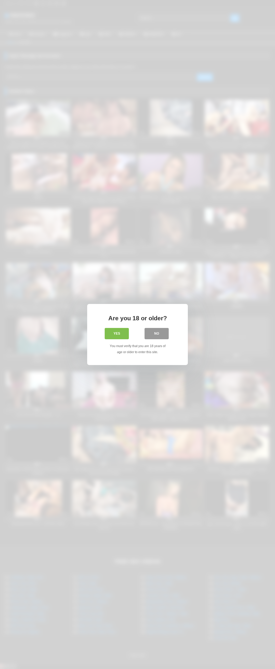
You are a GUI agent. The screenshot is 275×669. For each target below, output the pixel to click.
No (156, 333)
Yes (117, 333)
